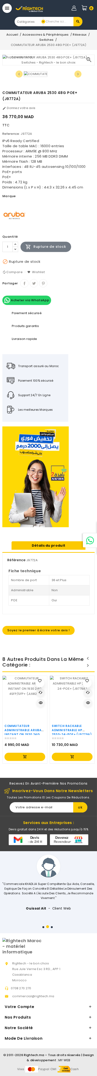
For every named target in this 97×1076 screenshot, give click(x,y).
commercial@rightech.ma (33, 996)
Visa (20, 1069)
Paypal (43, 1069)
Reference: (11, 134)
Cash (74, 1069)
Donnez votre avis (18, 108)
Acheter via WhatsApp (29, 300)
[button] (43, 927)
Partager (24, 283)
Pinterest (43, 283)
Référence (16, 560)
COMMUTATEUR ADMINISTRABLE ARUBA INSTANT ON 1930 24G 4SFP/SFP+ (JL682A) (22, 732)
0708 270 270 (21, 988)
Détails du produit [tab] (48, 545)
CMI (53, 1069)
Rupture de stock (45, 247)
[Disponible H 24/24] (90, 540)
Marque (9, 196)
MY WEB (64, 1060)
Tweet (34, 283)
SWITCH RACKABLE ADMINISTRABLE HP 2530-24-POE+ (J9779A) (72, 730)
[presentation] (19, 74)
